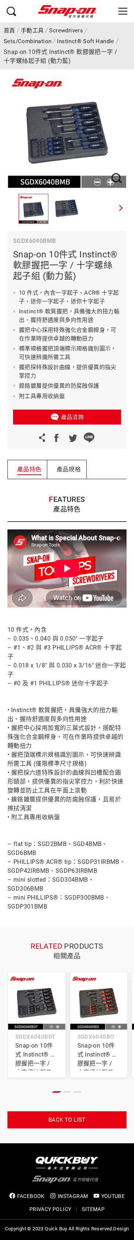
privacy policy (50, 1209)
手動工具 (32, 30)
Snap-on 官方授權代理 (67, 11)
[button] (121, 208)
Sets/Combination (27, 41)
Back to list (67, 1119)
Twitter (72, 437)
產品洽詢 (72, 417)
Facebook (56, 437)
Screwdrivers (66, 30)
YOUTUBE (113, 1196)
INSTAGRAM (73, 1196)
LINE (89, 437)
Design (121, 1228)
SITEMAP (93, 1209)
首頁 (9, 30)
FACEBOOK (31, 1196)
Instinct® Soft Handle (85, 41)
